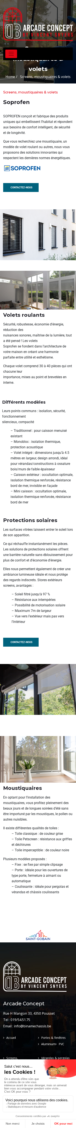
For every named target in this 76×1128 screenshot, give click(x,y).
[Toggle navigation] (11, 54)
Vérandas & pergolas (55, 1058)
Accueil (11, 1038)
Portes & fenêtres (53, 1038)
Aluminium (48, 1044)
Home (10, 76)
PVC (61, 1044)
